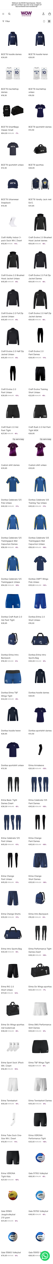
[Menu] (3, 14)
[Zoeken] (9, 14)
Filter (7, 21)
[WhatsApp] (45, 1256)
